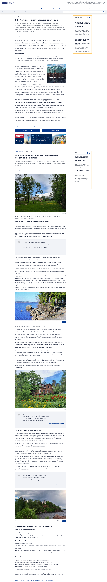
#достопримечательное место (37, 580)
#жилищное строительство (34, 126)
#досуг (27, 580)
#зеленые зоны (49, 580)
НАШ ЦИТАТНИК (70, 1)
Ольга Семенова (19, 151)
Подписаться (19, 11)
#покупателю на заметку (20, 126)
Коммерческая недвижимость (58, 8)
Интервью (89, 8)
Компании (72, 8)
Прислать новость (31, 11)
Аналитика (32, 8)
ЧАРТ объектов (14, 8)
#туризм (22, 580)
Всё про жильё (42, 8)
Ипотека (23, 8)
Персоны (80, 8)
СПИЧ (96, 8)
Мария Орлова (102, 4)
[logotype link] (8, 3)
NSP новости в (26, 130)
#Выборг (17, 580)
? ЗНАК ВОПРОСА (79, 17)
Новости (3, 8)
